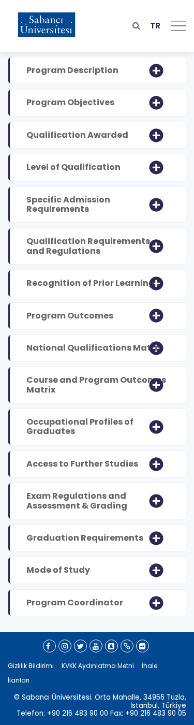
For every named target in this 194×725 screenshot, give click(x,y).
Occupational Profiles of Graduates (79, 426)
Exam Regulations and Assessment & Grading (76, 500)
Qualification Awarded (77, 135)
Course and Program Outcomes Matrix (96, 384)
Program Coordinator (74, 602)
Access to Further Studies (82, 464)
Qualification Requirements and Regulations (88, 245)
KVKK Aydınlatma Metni (98, 665)
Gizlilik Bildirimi (31, 665)
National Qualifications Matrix (94, 348)
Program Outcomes (69, 316)
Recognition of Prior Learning (90, 283)
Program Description (72, 70)
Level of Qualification (73, 167)
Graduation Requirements (84, 538)
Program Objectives (70, 102)
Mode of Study (58, 570)
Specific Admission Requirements (68, 204)
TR (155, 26)
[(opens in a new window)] (49, 646)
